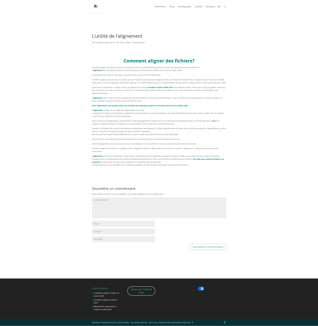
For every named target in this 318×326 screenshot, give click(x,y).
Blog (171, 7)
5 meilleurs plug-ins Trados (105, 293)
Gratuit (198, 7)
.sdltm (213, 121)
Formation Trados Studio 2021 (160, 87)
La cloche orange (101, 300)
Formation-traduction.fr (105, 42)
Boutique (210, 7)
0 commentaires (138, 42)
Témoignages (184, 7)
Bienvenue (160, 7)
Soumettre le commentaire (207, 246)
